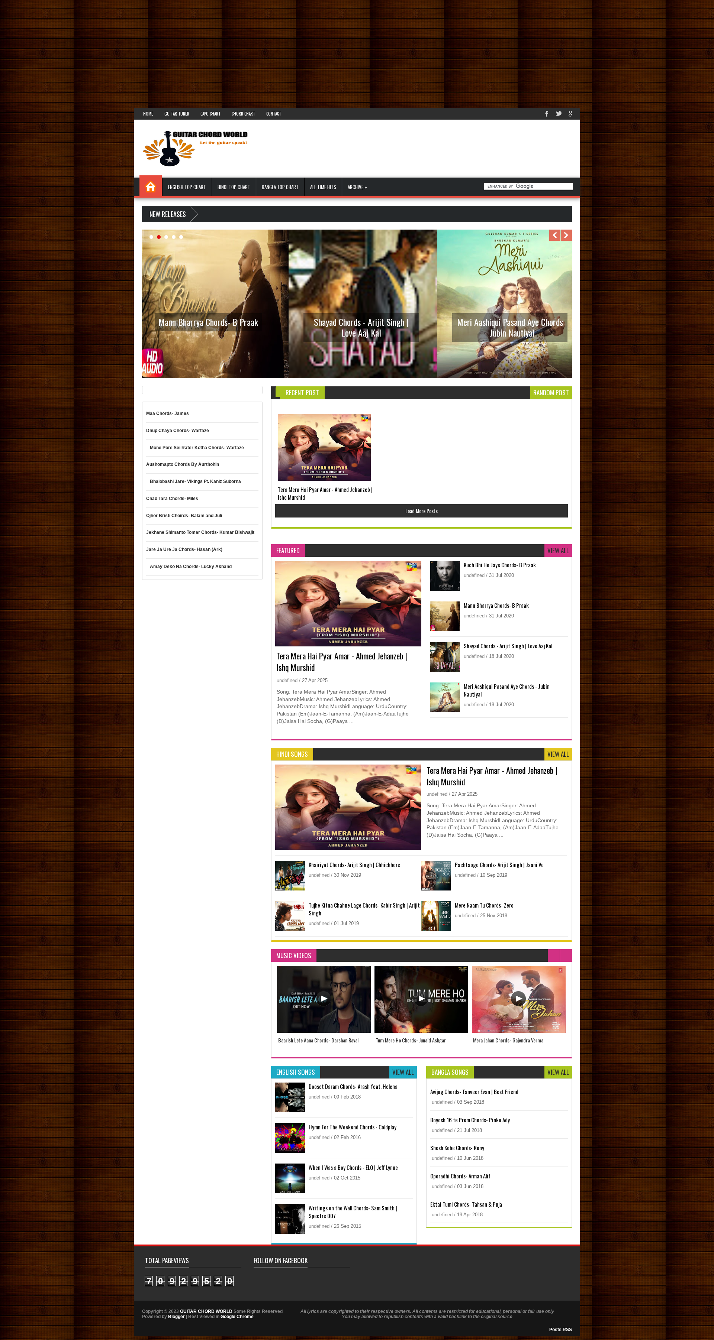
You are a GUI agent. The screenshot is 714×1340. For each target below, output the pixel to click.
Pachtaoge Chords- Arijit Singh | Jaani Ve (499, 864)
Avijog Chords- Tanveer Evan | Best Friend (474, 1091)
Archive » (357, 187)
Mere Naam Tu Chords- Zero (484, 905)
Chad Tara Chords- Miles (172, 498)
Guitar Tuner (176, 114)
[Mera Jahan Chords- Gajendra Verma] (519, 1031)
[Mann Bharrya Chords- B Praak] (214, 376)
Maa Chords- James (167, 413)
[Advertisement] (223, 52)
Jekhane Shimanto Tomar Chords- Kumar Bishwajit (200, 532)
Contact (273, 114)
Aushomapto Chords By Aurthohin (182, 464)
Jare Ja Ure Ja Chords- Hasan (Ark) (184, 549)
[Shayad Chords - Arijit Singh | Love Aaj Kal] (363, 376)
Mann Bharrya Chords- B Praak (208, 321)
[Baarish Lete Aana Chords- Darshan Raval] (324, 1031)
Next (566, 235)
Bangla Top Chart (280, 187)
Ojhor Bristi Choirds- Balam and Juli (184, 515)
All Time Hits (323, 187)
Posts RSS (560, 1329)
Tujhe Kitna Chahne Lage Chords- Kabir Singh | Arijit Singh (364, 909)
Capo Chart (210, 114)
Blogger (176, 1316)
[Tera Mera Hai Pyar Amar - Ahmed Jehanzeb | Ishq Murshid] (324, 447)
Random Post (551, 392)
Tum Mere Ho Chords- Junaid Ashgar (411, 1040)
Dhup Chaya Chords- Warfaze (177, 430)
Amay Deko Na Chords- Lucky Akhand (191, 566)
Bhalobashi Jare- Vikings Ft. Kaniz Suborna (195, 481)
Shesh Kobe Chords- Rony (457, 1147)
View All (558, 550)
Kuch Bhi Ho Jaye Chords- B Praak (500, 565)
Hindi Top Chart (234, 187)
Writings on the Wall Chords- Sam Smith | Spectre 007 (353, 1212)
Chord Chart (243, 114)
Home (148, 114)
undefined (288, 680)
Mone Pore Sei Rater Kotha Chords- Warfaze (197, 447)
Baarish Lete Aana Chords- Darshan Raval (318, 1040)
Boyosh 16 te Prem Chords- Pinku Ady (470, 1120)
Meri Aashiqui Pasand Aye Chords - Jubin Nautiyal (510, 327)
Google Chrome (237, 1316)
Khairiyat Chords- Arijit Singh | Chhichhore (354, 864)
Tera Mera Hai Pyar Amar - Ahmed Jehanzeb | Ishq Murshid (325, 493)
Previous (554, 235)
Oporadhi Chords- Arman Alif (460, 1176)
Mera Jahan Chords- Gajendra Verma (508, 1040)
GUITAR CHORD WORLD (206, 1311)
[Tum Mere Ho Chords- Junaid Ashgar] (421, 1031)
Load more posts (421, 511)
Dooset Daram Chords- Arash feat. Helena (353, 1086)
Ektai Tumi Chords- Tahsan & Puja (466, 1204)
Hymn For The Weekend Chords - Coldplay (352, 1127)
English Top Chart (187, 187)
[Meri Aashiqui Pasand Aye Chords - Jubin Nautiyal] (511, 376)
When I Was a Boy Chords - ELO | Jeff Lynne (353, 1167)
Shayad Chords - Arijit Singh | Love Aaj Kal (361, 327)
